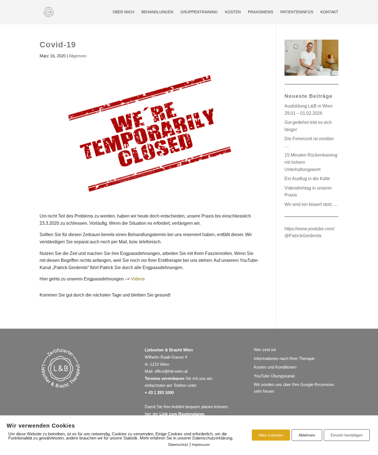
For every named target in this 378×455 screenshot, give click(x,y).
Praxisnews (260, 12)
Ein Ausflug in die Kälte (307, 178)
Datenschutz (178, 445)
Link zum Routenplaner (181, 413)
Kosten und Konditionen (275, 367)
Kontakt (329, 12)
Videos (138, 279)
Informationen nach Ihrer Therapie (284, 358)
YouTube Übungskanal (274, 376)
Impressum (201, 445)
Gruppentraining (199, 12)
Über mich (123, 12)
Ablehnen (307, 435)
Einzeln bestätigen (347, 435)
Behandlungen (157, 12)
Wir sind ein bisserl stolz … (311, 204)
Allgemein (77, 55)
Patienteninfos (296, 12)
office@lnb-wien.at (171, 371)
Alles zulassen (270, 435)
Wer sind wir (265, 349)
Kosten (233, 12)
